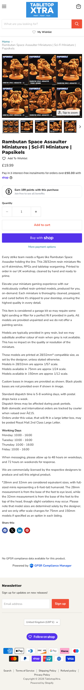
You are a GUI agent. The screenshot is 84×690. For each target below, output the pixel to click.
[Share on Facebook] (5, 530)
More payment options (42, 246)
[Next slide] (80, 126)
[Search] (76, 23)
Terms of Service (25, 671)
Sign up (60, 604)
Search (7, 671)
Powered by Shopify (42, 683)
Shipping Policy (47, 671)
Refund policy (68, 671)
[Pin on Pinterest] (27, 530)
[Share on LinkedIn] (20, 530)
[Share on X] (12, 530)
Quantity (7, 203)
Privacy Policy (42, 675)
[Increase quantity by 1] (36, 212)
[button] (11, 126)
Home (6, 41)
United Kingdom (40, 622)
